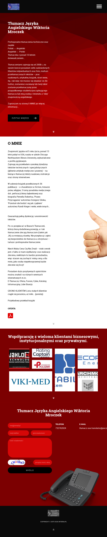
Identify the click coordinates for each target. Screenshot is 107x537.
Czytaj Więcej (20, 118)
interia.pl (63, 522)
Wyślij (30, 470)
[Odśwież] (29, 462)
